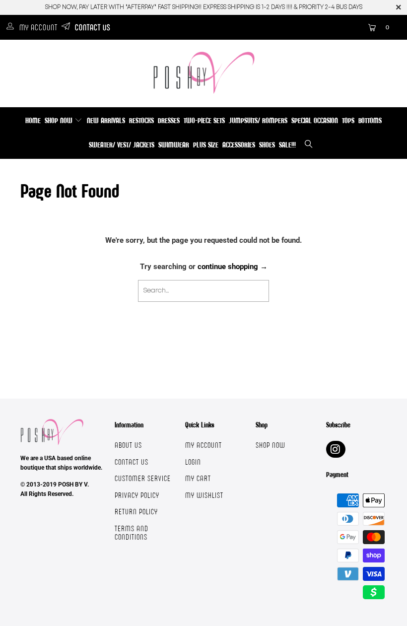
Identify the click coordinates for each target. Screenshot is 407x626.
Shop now (270, 445)
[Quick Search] (309, 145)
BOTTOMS (370, 120)
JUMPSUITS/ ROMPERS (258, 120)
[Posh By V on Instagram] (335, 449)
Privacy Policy (137, 495)
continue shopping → (233, 266)
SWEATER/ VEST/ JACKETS (121, 144)
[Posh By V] (204, 73)
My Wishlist (204, 495)
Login (193, 462)
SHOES (267, 144)
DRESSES (169, 120)
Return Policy (136, 511)
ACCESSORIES (238, 144)
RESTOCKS (141, 120)
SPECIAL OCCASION (314, 120)
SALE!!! (287, 144)
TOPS (348, 120)
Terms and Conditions (131, 533)
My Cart (198, 478)
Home (33, 120)
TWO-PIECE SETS (204, 120)
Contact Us (92, 27)
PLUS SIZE (205, 144)
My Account (38, 27)
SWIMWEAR (173, 144)
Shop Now (59, 120)
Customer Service (143, 478)
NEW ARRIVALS (106, 120)
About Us (128, 445)
